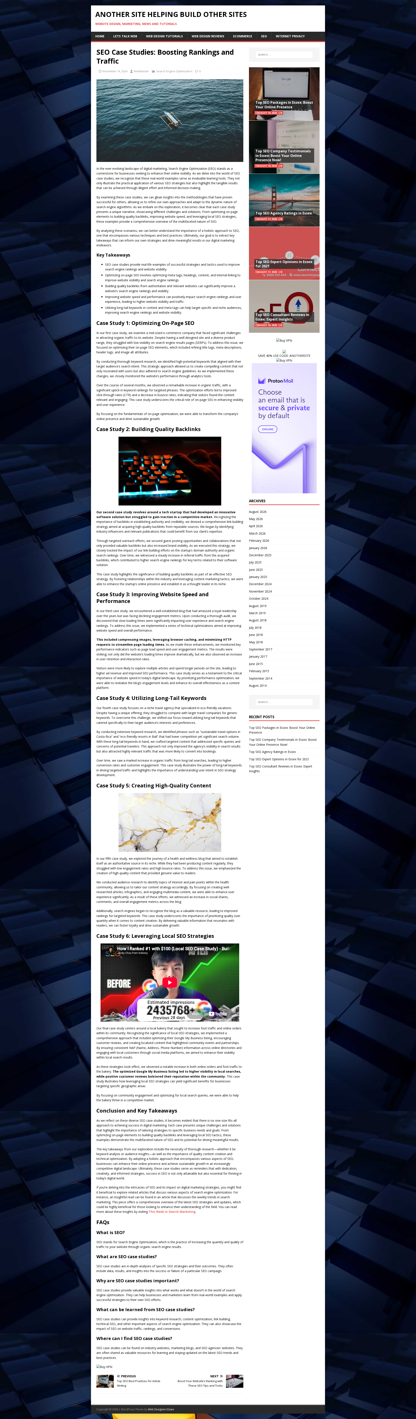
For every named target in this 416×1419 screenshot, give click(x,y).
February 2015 (259, 671)
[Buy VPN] (104, 1367)
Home (99, 36)
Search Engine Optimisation (174, 71)
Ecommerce (242, 36)
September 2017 (260, 649)
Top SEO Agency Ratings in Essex (283, 213)
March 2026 (257, 533)
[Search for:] (284, 54)
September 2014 (260, 678)
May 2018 (256, 642)
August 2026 (257, 512)
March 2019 (257, 613)
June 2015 (256, 664)
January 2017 (258, 656)
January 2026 (258, 548)
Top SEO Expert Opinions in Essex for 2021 (283, 264)
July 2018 (255, 628)
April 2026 (256, 526)
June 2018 (256, 635)
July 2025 (255, 562)
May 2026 (256, 519)
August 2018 (257, 620)
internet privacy (290, 36)
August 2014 (257, 685)
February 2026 (259, 540)
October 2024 (258, 598)
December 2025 (260, 555)
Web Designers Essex (161, 1409)
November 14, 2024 (114, 71)
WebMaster (141, 71)
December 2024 (260, 584)
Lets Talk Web (125, 36)
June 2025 (256, 570)
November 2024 (260, 591)
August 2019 (257, 606)
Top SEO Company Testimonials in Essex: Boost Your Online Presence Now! (283, 156)
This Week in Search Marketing (172, 1212)
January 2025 (258, 577)
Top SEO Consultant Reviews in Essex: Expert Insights (282, 317)
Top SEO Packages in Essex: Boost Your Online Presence (284, 104)
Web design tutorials (164, 36)
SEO (264, 36)
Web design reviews (208, 36)
